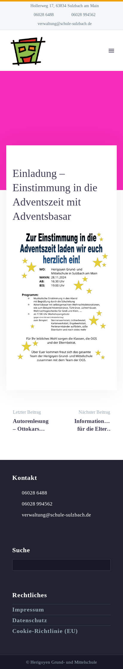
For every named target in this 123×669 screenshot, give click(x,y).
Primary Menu (111, 50)
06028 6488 (44, 15)
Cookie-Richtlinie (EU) (45, 631)
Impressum (28, 609)
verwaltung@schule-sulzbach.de (65, 23)
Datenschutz (29, 620)
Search (104, 564)
